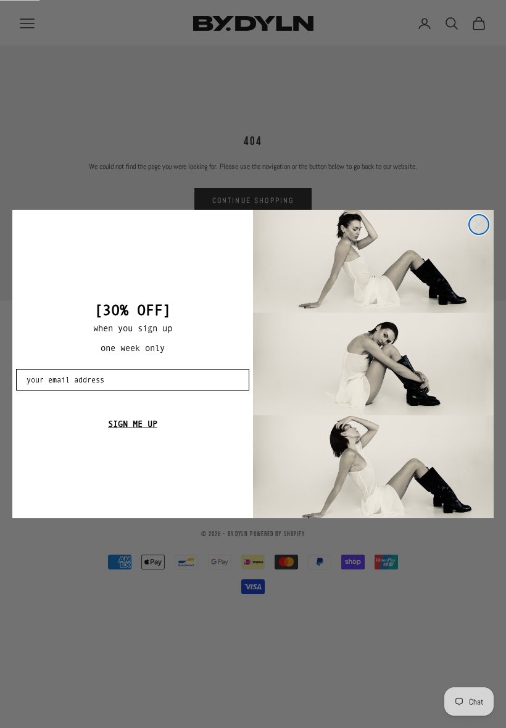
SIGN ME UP (132, 424)
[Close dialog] (479, 224)
